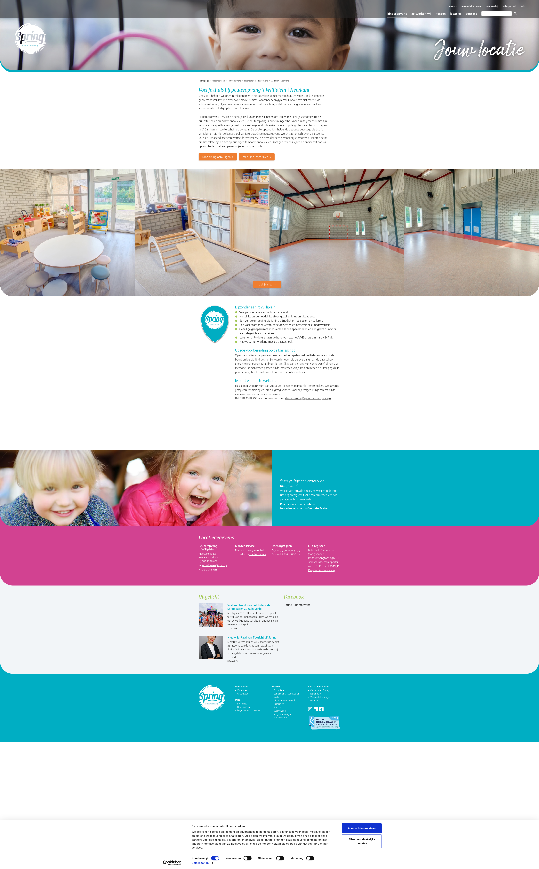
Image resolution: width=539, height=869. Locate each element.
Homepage (204, 80)
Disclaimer (279, 703)
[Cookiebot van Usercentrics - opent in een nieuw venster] (172, 863)
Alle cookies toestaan (362, 828)
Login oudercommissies (248, 710)
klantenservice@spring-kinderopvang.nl (308, 398)
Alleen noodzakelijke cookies (361, 841)
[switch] (248, 858)
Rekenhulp (315, 693)
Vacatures (242, 690)
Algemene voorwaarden (285, 700)
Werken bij (492, 6)
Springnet (242, 703)
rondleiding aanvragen (216, 157)
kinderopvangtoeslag (320, 558)
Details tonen (200, 862)
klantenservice (257, 554)
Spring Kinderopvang (297, 604)
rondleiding (254, 390)
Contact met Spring (319, 690)
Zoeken (515, 13)
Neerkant (248, 80)
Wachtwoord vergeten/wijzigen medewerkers (283, 714)
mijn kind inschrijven (255, 157)
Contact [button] (471, 13)
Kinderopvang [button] (397, 13)
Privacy (277, 707)
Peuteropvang (234, 80)
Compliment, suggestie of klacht (286, 695)
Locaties (456, 13)
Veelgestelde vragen (471, 6)
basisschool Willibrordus (240, 133)
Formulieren (279, 690)
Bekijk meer (266, 284)
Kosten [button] (441, 13)
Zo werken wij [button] (421, 13)
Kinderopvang (218, 80)
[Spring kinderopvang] (19, 10)
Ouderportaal (509, 6)
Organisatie (242, 693)
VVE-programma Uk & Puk (315, 337)
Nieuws (453, 6)
